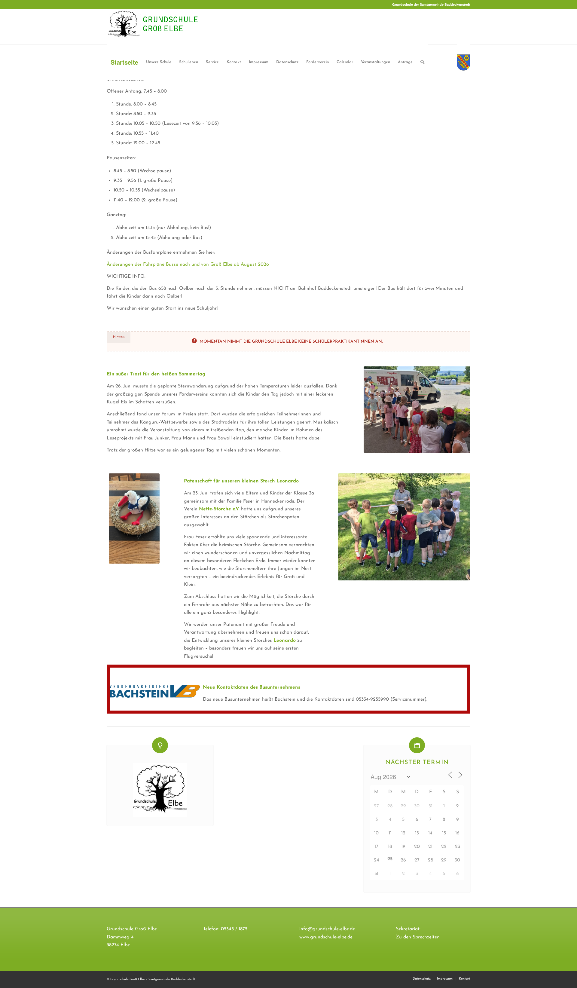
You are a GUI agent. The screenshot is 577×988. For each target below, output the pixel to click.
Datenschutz (287, 62)
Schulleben (188, 62)
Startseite (124, 62)
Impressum (258, 62)
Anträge (405, 62)
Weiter (457, 409)
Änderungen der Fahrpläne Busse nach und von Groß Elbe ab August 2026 (188, 264)
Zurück (377, 409)
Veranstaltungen (375, 62)
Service (212, 62)
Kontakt (234, 62)
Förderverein (317, 62)
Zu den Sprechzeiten (418, 937)
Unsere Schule (158, 62)
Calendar (345, 62)
